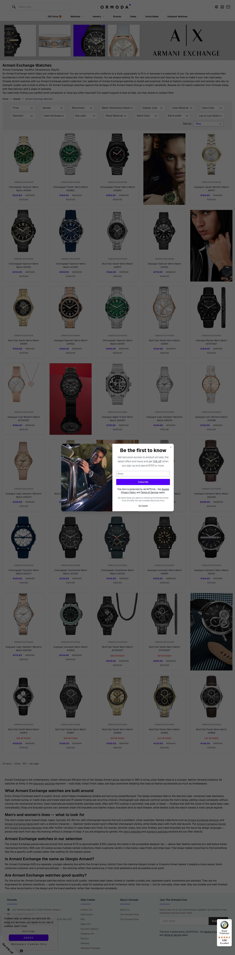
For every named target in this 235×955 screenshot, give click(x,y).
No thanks (143, 505)
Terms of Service (149, 492)
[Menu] (230, 921)
